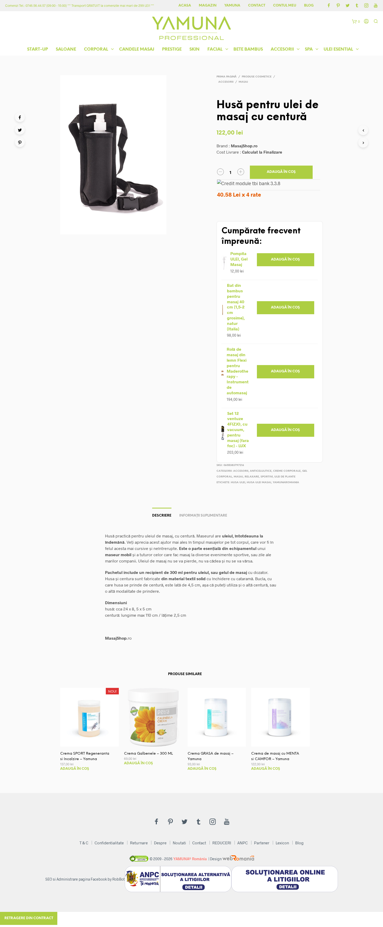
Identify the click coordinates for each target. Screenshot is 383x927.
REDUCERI (221, 842)
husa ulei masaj (259, 482)
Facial (215, 49)
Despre (160, 842)
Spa (309, 49)
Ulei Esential (338, 49)
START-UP (37, 49)
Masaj (243, 82)
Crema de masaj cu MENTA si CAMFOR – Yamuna (275, 756)
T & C (83, 842)
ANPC (242, 842)
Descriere (161, 515)
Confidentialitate (109, 842)
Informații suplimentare (203, 515)
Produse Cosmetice (256, 76)
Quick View (92, 741)
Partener (261, 842)
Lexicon (282, 842)
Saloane (66, 49)
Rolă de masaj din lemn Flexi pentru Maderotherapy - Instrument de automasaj (238, 371)
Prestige (172, 49)
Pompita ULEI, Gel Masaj (239, 259)
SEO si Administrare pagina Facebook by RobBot (85, 879)
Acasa (184, 5)
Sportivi (267, 476)
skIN (194, 49)
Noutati (179, 842)
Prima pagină (227, 76)
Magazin (208, 5)
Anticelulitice (260, 471)
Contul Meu (284, 5)
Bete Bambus (248, 49)
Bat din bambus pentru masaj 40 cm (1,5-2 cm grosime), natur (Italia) (236, 307)
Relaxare (252, 476)
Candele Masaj (136, 49)
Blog (309, 5)
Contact (256, 5)
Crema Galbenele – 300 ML (148, 754)
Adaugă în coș (281, 172)
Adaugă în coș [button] (285, 259)
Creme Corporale (287, 471)
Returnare (139, 842)
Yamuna (232, 5)
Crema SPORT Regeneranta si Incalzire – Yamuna (84, 756)
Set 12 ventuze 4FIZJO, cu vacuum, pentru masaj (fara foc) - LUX (238, 429)
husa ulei (238, 482)
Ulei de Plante (284, 476)
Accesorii (282, 49)
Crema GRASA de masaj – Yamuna (210, 756)
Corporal (96, 49)
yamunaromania (286, 482)
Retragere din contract (28, 918)
